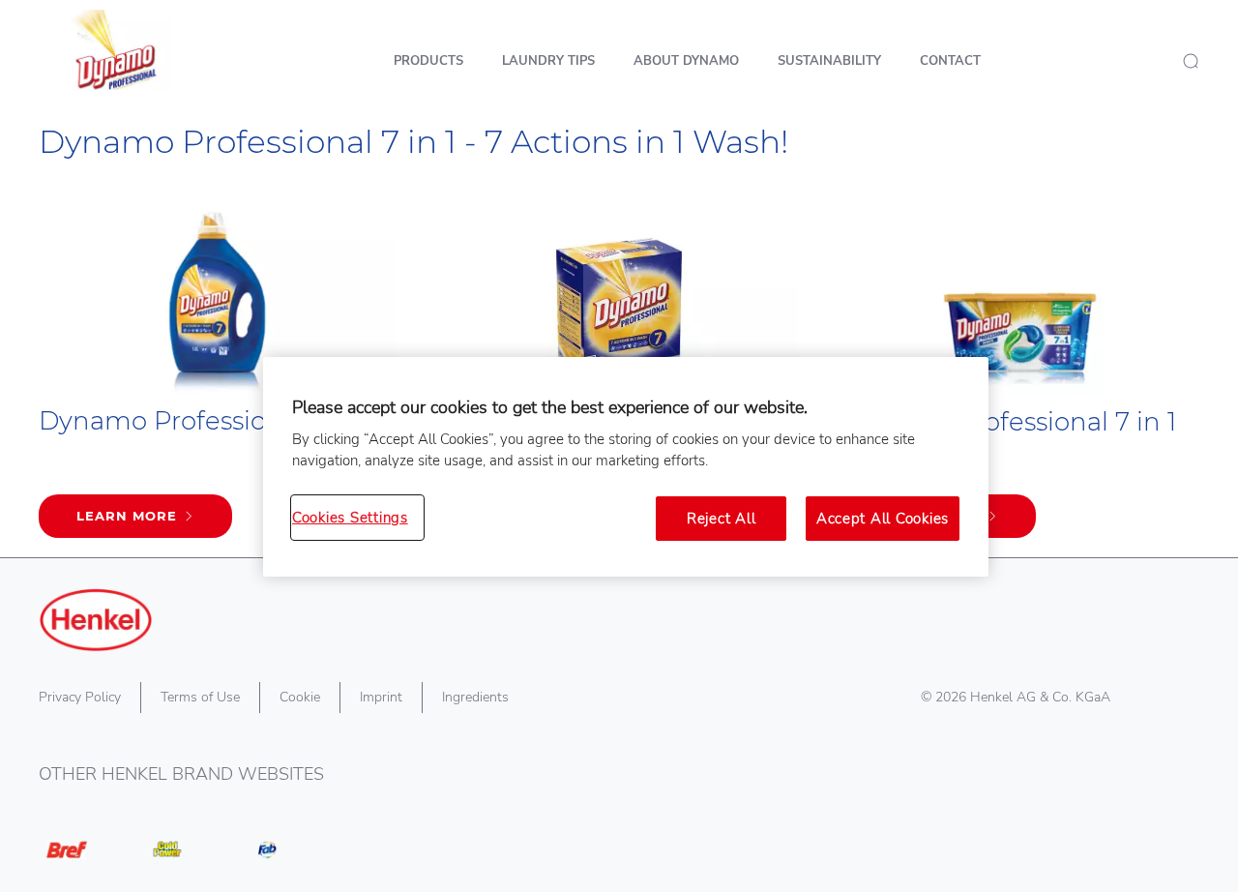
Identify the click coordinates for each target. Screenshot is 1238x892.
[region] (625, 467)
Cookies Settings (350, 517)
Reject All (721, 518)
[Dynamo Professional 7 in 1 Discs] (1020, 375)
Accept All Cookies (882, 518)
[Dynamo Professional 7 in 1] (217, 375)
